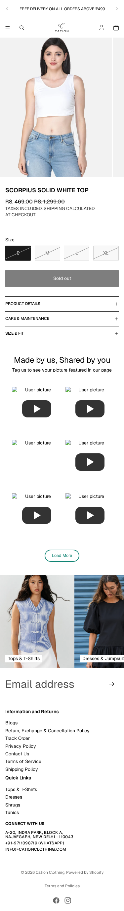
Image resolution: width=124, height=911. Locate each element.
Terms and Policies (62, 886)
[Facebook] (56, 900)
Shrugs (12, 805)
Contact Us (17, 754)
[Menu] (7, 27)
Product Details (22, 303)
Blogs (11, 723)
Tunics (12, 812)
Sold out (62, 278)
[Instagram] (68, 900)
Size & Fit (14, 333)
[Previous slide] (7, 9)
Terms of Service (23, 761)
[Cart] (116, 27)
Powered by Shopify (84, 872)
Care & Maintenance (27, 318)
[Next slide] (116, 9)
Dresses (13, 797)
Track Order (17, 738)
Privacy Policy (20, 746)
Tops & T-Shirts (21, 789)
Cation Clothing (50, 872)
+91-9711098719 (21, 843)
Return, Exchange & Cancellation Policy (47, 731)
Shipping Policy (21, 769)
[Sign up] (112, 684)
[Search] (22, 27)
